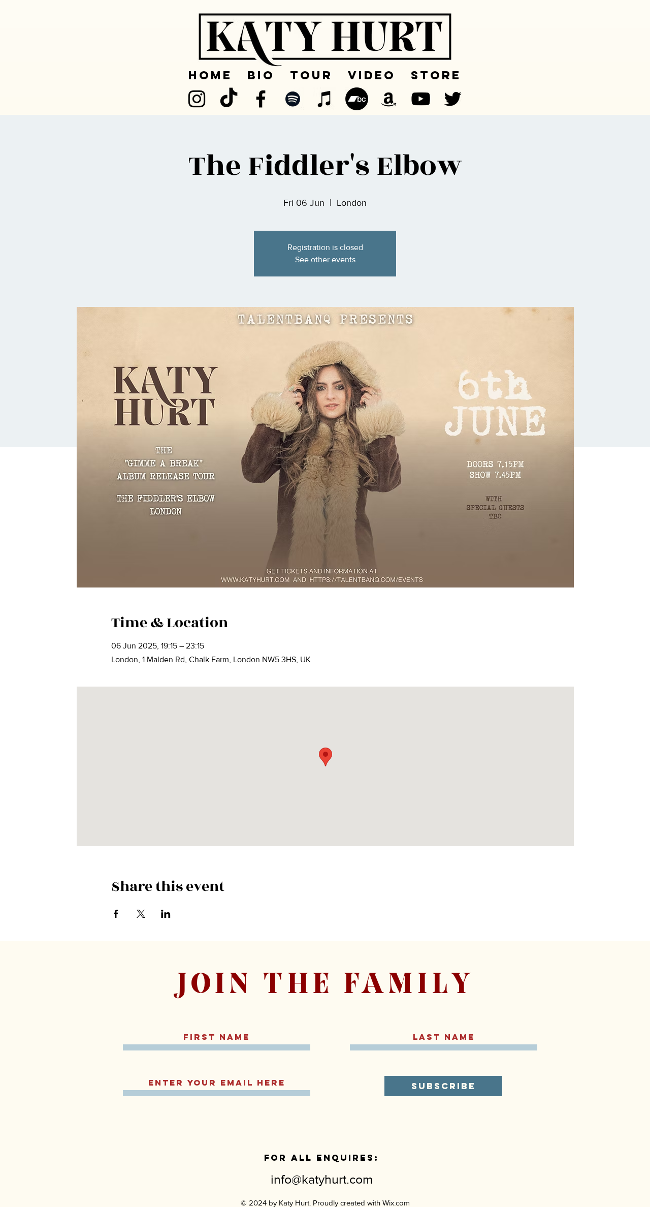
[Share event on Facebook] (116, 914)
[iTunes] (324, 98)
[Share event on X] (141, 914)
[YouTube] (420, 98)
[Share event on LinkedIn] (166, 914)
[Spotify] (292, 98)
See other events (325, 259)
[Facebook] (260, 98)
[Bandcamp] (356, 98)
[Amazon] (388, 98)
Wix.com (396, 1202)
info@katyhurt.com (322, 1179)
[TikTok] (228, 98)
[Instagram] (196, 98)
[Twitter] (452, 98)
